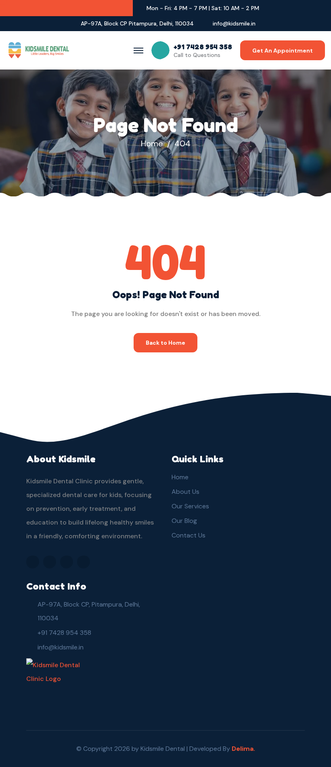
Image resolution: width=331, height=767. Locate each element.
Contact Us (188, 535)
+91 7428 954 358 (64, 632)
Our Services (190, 506)
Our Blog (184, 520)
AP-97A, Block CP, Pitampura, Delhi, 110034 (89, 611)
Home (152, 143)
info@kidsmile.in (234, 23)
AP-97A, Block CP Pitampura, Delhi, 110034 (137, 23)
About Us (185, 491)
